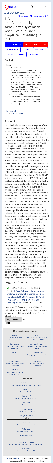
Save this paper (24, 16)
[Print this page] (23, 13)
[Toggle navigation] (31, 7)
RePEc (17, 458)
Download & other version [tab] (35, 45)
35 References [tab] (12, 49)
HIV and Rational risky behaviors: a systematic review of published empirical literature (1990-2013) (25, 294)
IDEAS (8, 458)
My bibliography (38, 16)
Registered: (11, 111)
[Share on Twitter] (11, 13)
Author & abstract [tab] (14, 45)
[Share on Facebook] (13, 13)
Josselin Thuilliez (17, 114)
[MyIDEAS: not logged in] (46, 16)
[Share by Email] (21, 13)
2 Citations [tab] (27, 49)
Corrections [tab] (33, 54)
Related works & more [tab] (15, 54)
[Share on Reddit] (16, 13)
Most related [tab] (40, 49)
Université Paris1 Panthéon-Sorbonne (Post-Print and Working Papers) (25, 300)
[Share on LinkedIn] (18, 13)
